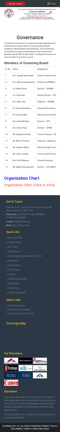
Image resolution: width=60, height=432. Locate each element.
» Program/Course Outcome (20, 313)
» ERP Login (12, 247)
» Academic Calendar (16, 279)
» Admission (12, 260)
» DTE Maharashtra (15, 305)
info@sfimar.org (22, 221)
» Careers (10, 274)
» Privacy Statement (16, 292)
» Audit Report (13, 251)
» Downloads (12, 283)
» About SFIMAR (14, 237)
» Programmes (13, 265)
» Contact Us (12, 288)
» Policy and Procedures (18, 309)
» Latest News (13, 269)
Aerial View (15, 4)
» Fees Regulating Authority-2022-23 (24, 256)
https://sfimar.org (20, 225)
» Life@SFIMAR (13, 242)
